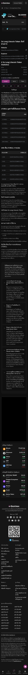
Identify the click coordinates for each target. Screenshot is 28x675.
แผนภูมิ (5, 81)
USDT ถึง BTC (4, 628)
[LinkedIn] (11, 517)
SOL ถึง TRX (4, 615)
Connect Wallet (18, 3)
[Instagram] (15, 520)
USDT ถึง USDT (5, 623)
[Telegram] (8, 517)
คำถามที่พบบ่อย (5, 551)
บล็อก (2, 556)
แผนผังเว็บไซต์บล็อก (6, 575)
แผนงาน (3, 559)
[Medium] (17, 517)
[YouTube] (12, 520)
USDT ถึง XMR (18, 606)
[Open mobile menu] (26, 3)
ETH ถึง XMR (17, 612)
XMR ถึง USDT (5, 609)
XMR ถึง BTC (17, 620)
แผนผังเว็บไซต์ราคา (6, 578)
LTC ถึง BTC (17, 628)
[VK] (20, 517)
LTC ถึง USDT (4, 617)
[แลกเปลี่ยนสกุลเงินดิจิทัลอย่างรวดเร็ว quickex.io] (5, 3)
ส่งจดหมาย (4, 585)
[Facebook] (9, 520)
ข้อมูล (22, 81)
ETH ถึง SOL (17, 617)
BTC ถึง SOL (17, 625)
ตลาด (14, 81)
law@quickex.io (17, 661)
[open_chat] (25, 666)
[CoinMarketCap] (19, 520)
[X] (14, 517)
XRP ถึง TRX (17, 623)
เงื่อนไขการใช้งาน (20, 585)
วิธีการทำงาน (4, 548)
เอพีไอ (17, 557)
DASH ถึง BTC (4, 625)
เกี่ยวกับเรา (4, 554)
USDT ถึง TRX (4, 620)
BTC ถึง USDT (18, 615)
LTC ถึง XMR (17, 609)
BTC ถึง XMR (4, 606)
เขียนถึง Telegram (6, 588)
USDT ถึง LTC (4, 612)
